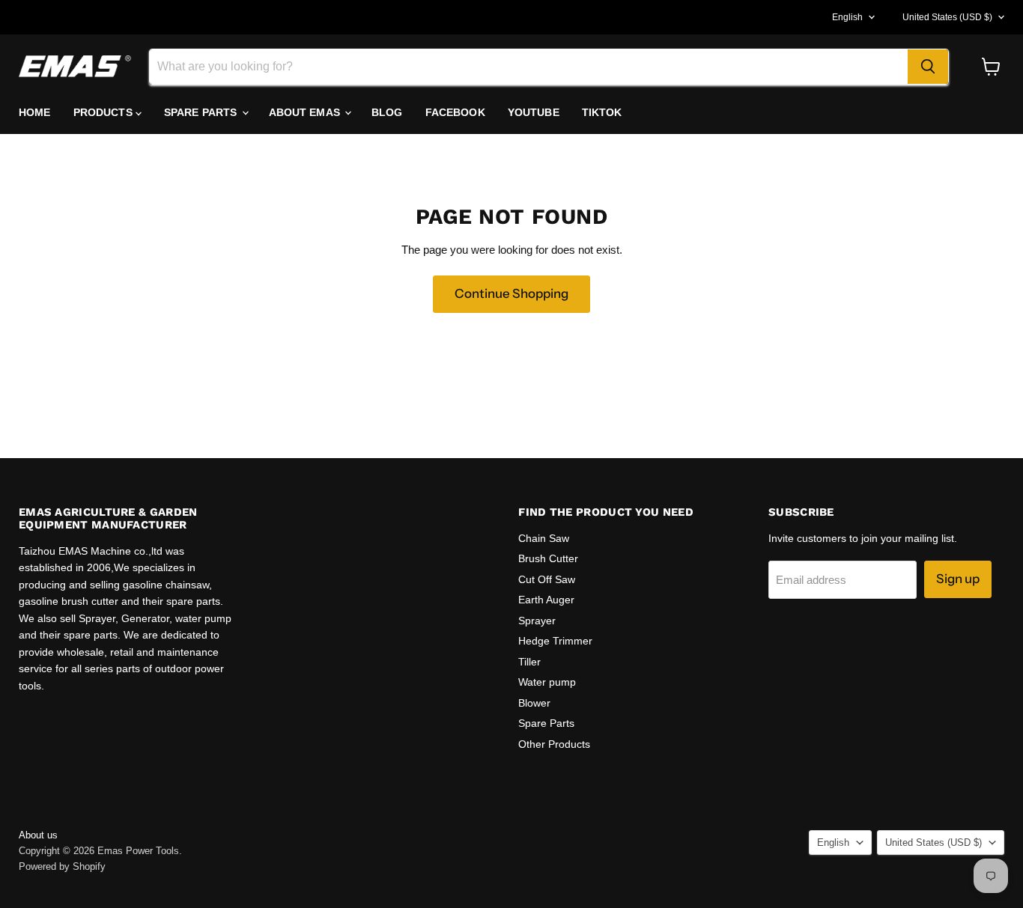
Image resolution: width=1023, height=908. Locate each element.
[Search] (928, 66)
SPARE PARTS (202, 112)
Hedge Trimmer (555, 641)
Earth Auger (546, 600)
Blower (534, 703)
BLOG (387, 112)
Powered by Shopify (62, 866)
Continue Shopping (511, 293)
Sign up (958, 578)
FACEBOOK (455, 112)
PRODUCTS (104, 112)
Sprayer (537, 621)
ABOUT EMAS (306, 112)
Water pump (547, 682)
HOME (35, 112)
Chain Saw (543, 538)
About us (38, 835)
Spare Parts (546, 723)
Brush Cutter (548, 558)
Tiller (529, 662)
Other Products (554, 744)
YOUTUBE (533, 112)
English (847, 17)
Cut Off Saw (546, 579)
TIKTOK (602, 112)
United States (947, 17)
